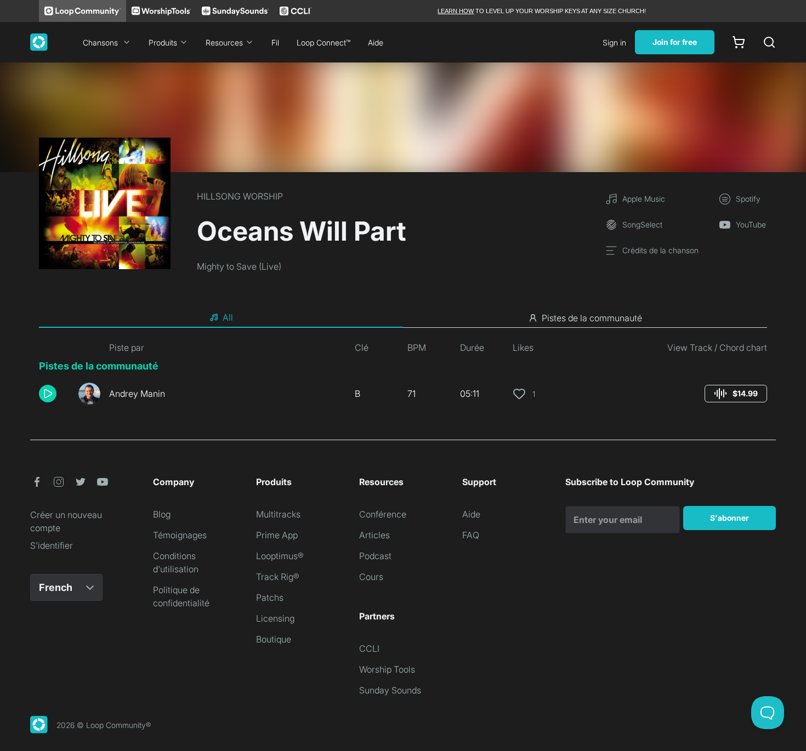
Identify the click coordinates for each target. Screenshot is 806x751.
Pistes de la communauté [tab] (592, 317)
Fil (275, 42)
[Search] (769, 42)
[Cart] (738, 42)
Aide (375, 42)
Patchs (269, 597)
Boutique (273, 639)
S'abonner (729, 517)
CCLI (369, 648)
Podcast (375, 555)
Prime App (277, 535)
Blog (162, 514)
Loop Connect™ (323, 42)
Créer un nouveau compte (66, 521)
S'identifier (51, 545)
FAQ (470, 535)
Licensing (275, 618)
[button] (54, 393)
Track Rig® (277, 576)
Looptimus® (280, 555)
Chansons (100, 42)
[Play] (47, 393)
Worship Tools (387, 669)
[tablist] (403, 318)
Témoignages (180, 535)
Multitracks (278, 514)
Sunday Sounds (390, 690)
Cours (371, 576)
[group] (736, 393)
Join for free (674, 42)
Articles (374, 535)
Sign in (614, 42)
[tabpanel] (403, 377)
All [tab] (228, 317)
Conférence (382, 514)
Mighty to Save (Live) (239, 266)
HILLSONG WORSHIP (240, 196)
